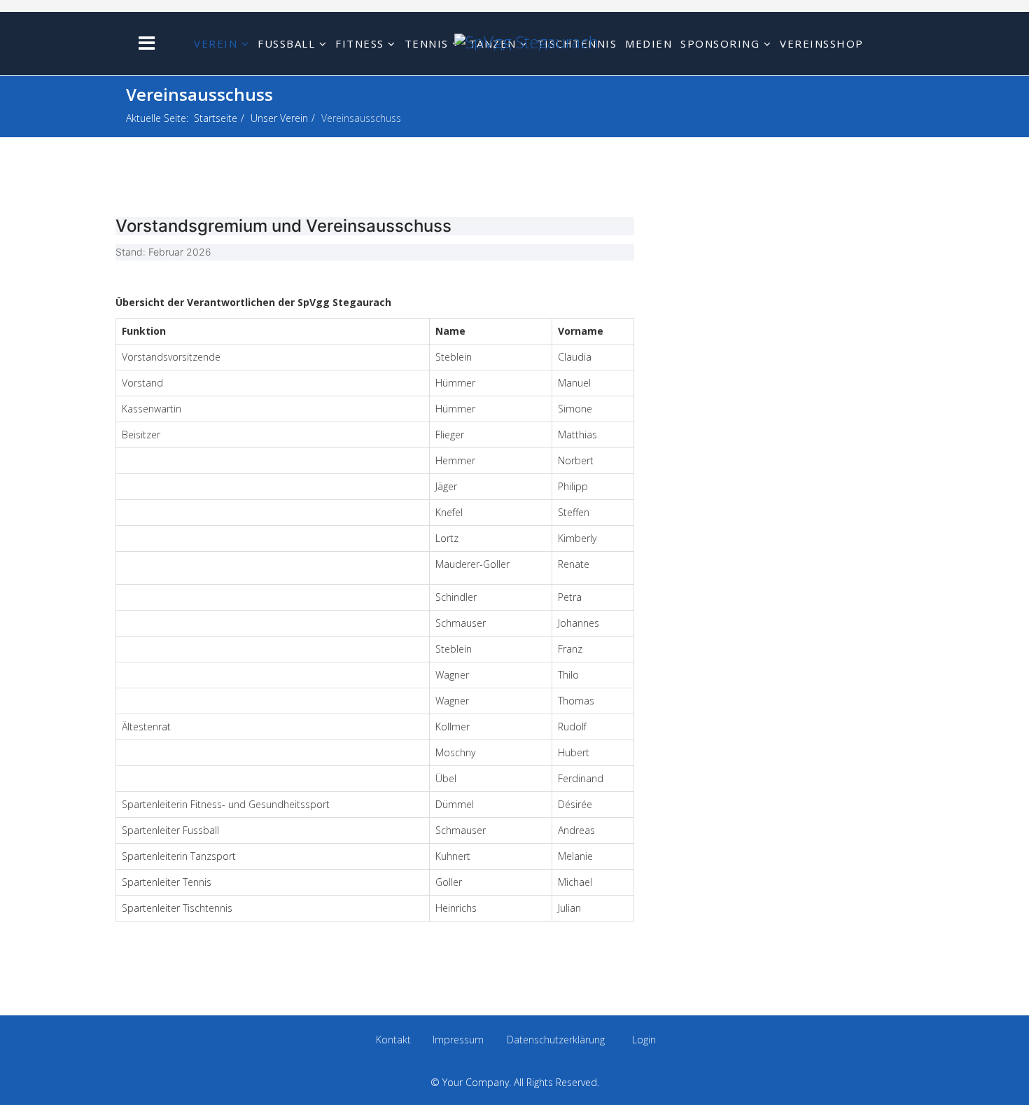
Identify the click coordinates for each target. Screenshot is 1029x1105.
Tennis (427, 43)
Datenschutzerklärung (556, 1039)
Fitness (359, 43)
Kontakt (393, 1039)
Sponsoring (720, 43)
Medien (648, 43)
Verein (215, 43)
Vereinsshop (822, 43)
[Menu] (147, 42)
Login (644, 1039)
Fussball (286, 43)
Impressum (458, 1039)
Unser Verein (279, 118)
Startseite (215, 118)
